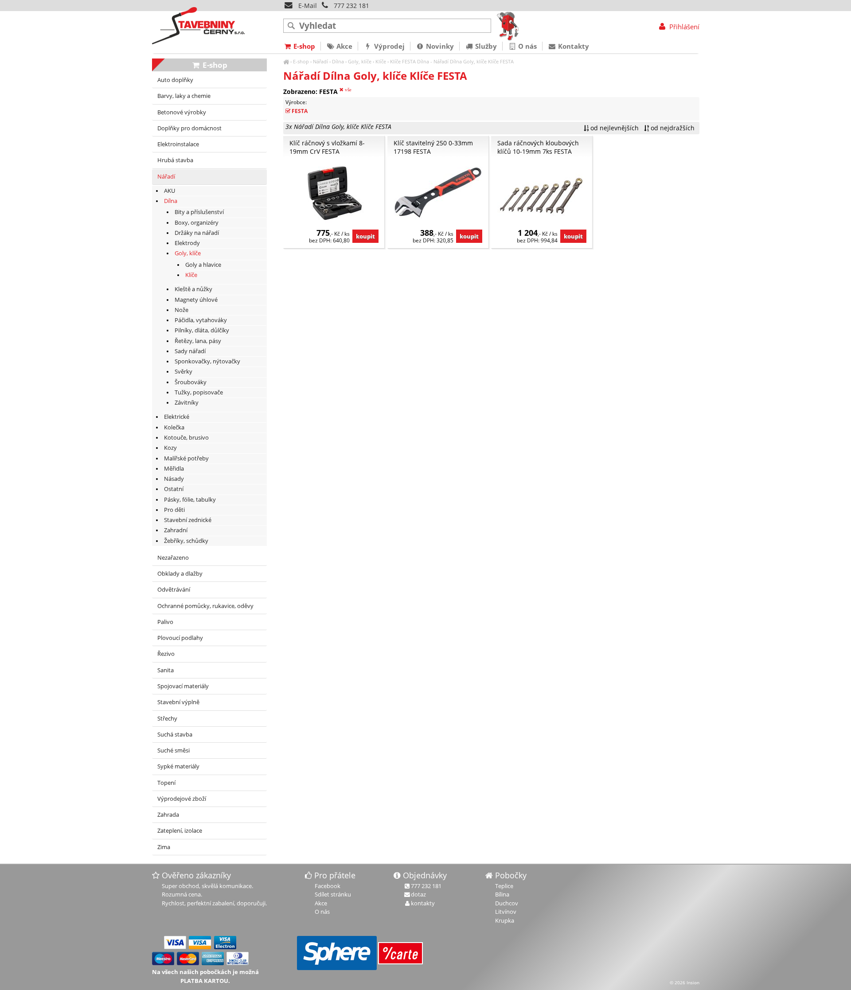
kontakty (423, 903)
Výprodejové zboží (181, 799)
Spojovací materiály (183, 686)
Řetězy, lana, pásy (198, 341)
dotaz (418, 894)
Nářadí (320, 61)
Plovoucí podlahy (180, 638)
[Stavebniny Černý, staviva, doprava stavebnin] (286, 61)
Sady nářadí (190, 351)
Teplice (504, 886)
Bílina (502, 894)
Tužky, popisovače (199, 392)
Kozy (170, 448)
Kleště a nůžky (193, 289)
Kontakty (572, 46)
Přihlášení (683, 26)
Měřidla (174, 468)
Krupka (504, 920)
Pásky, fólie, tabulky (190, 499)
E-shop (301, 61)
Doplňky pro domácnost (189, 128)
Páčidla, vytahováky (201, 320)
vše (347, 89)
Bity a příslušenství (199, 212)
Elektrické (176, 417)
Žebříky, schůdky (186, 541)
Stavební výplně (178, 702)
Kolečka (174, 427)
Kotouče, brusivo (186, 437)
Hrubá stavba (175, 160)
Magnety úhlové (196, 300)
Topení (166, 783)
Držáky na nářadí (197, 233)
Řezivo (166, 654)
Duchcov (506, 903)
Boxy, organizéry (197, 222)
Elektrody (187, 243)
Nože (181, 310)
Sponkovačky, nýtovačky (207, 361)
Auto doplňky (175, 80)
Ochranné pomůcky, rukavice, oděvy (205, 606)
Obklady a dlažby (180, 573)
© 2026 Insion (684, 982)
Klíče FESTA (403, 61)
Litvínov (505, 912)
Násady (174, 479)
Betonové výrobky (181, 112)
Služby (485, 46)
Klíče (380, 61)
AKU (169, 191)
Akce (343, 46)
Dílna (338, 61)
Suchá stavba (174, 734)
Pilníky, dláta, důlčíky (202, 330)
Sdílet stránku (333, 894)
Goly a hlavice (203, 265)
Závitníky (187, 402)
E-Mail (307, 5)
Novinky (439, 46)
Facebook (327, 886)
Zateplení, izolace (179, 830)
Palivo (165, 622)
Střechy (167, 718)
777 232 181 (351, 5)
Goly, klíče (359, 61)
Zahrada (168, 815)
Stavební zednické (187, 520)
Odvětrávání (173, 589)
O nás (526, 46)
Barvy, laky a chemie (184, 96)
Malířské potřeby (186, 458)
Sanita (165, 670)
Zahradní (175, 530)
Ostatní (173, 489)
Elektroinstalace (178, 144)
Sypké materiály (178, 766)
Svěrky (183, 371)
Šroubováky (191, 382)
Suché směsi (173, 750)
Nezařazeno (173, 557)
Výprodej (388, 46)
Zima (163, 847)
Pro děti (174, 510)
